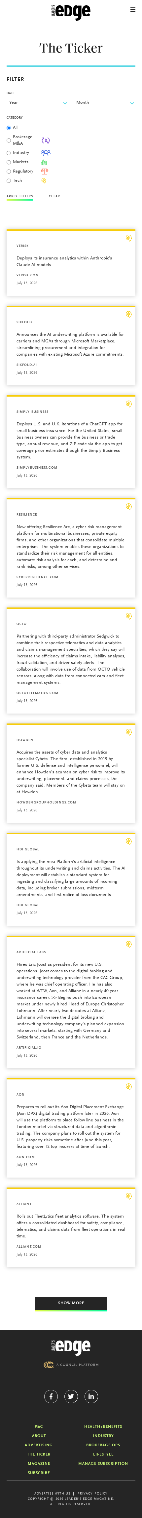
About (39, 1436)
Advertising (39, 1445)
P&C (39, 1427)
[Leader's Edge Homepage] (71, 1348)
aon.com (26, 1157)
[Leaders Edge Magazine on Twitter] (71, 1396)
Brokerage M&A (22, 140)
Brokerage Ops (103, 1445)
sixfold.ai (27, 365)
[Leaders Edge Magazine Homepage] (71, 13)
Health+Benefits (103, 1427)
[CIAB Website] (71, 1364)
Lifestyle (103, 1455)
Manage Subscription (103, 1464)
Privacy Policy (93, 1494)
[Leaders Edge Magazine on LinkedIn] (91, 1396)
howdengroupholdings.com (46, 802)
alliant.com (29, 1247)
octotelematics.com (37, 693)
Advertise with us (52, 1494)
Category (15, 118)
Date (10, 93)
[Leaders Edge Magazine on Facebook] (51, 1396)
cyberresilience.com (37, 577)
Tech (17, 180)
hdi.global (28, 905)
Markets (20, 162)
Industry (21, 153)
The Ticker (39, 1455)
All (15, 128)
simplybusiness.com (37, 468)
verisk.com (28, 275)
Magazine (39, 1464)
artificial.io (29, 1048)
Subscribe (39, 1473)
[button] (132, 9)
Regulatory (23, 171)
